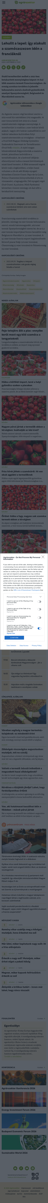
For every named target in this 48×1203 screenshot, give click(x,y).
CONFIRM (14, 638)
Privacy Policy (37, 645)
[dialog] (24, 601)
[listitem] (24, 597)
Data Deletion (11, 645)
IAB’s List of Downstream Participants (27, 590)
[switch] (39, 602)
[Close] (44, 558)
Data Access (24, 645)
